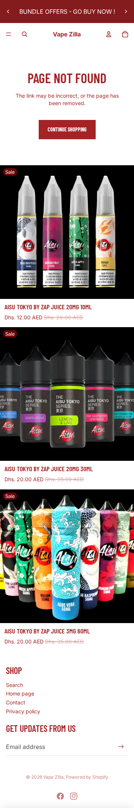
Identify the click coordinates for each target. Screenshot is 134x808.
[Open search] (24, 34)
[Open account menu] (108, 34)
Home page (20, 693)
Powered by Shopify (87, 777)
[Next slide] (126, 11)
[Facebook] (60, 796)
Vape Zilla (53, 777)
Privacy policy (23, 711)
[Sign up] (121, 746)
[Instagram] (73, 796)
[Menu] (8, 34)
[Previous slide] (8, 11)
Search (14, 685)
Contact (15, 702)
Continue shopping (67, 129)
